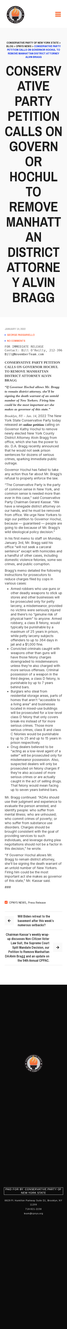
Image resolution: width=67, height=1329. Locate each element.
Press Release (37, 902)
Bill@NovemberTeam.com (24, 354)
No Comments (16, 341)
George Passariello (21, 335)
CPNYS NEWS (17, 902)
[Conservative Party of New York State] (16, 14)
